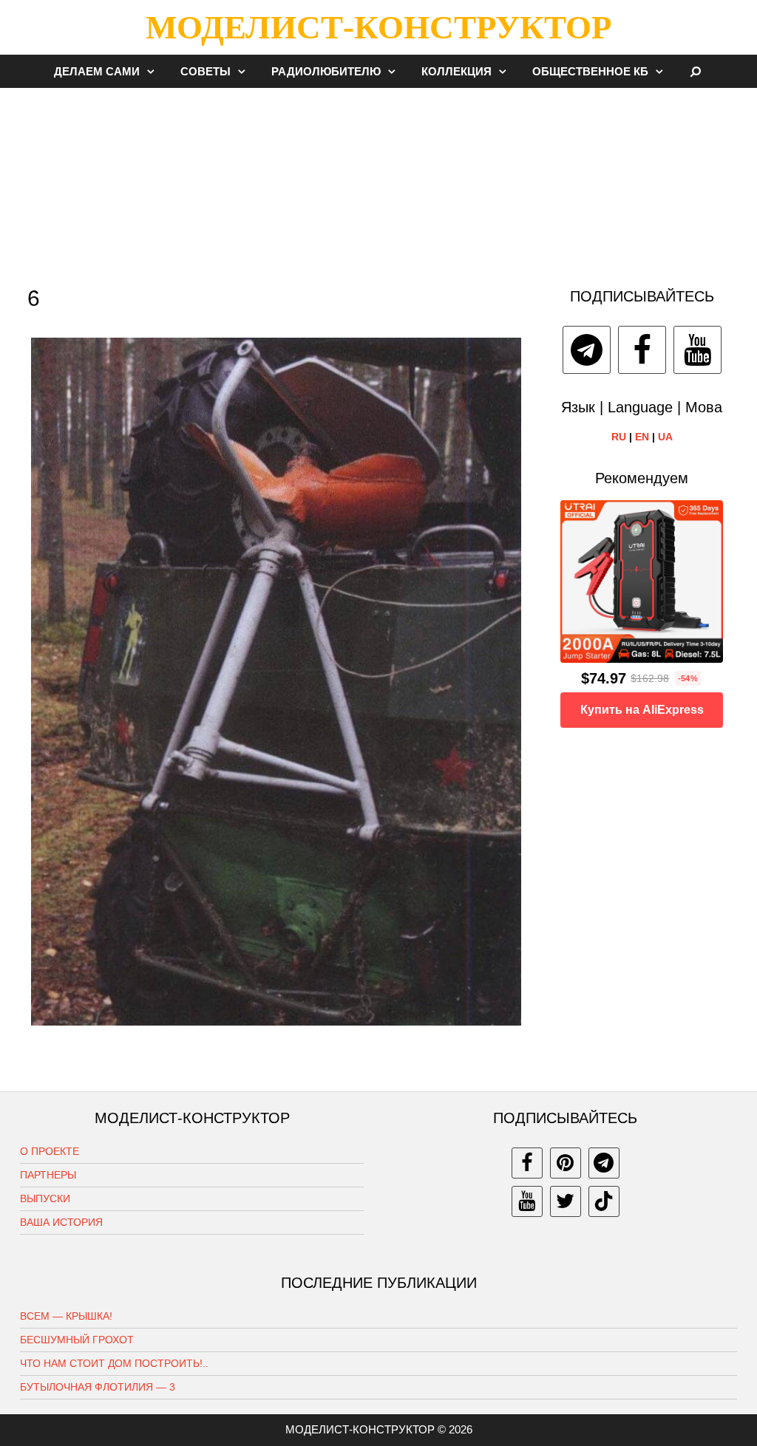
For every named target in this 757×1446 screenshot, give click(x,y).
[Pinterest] (565, 1163)
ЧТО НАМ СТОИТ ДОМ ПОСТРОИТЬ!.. (114, 1363)
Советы (205, 71)
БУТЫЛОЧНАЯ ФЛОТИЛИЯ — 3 (97, 1387)
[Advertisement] (378, 180)
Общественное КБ (590, 71)
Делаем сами (97, 71)
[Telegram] (587, 350)
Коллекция (456, 71)
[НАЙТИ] (696, 71)
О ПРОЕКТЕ (49, 1151)
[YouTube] (697, 350)
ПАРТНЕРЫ (48, 1175)
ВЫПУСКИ (45, 1198)
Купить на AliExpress (642, 709)
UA (665, 437)
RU (618, 437)
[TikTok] (603, 1201)
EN (642, 437)
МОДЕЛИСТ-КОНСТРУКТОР (378, 27)
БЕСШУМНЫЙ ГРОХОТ (77, 1340)
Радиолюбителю (326, 71)
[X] (565, 1201)
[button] (154, 71)
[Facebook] (642, 350)
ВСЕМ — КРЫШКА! (66, 1316)
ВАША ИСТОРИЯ (61, 1222)
